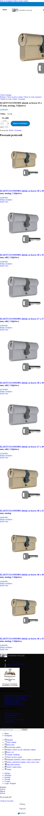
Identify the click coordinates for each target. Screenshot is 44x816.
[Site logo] (22, 13)
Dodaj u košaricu (20, 123)
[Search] (42, 9)
